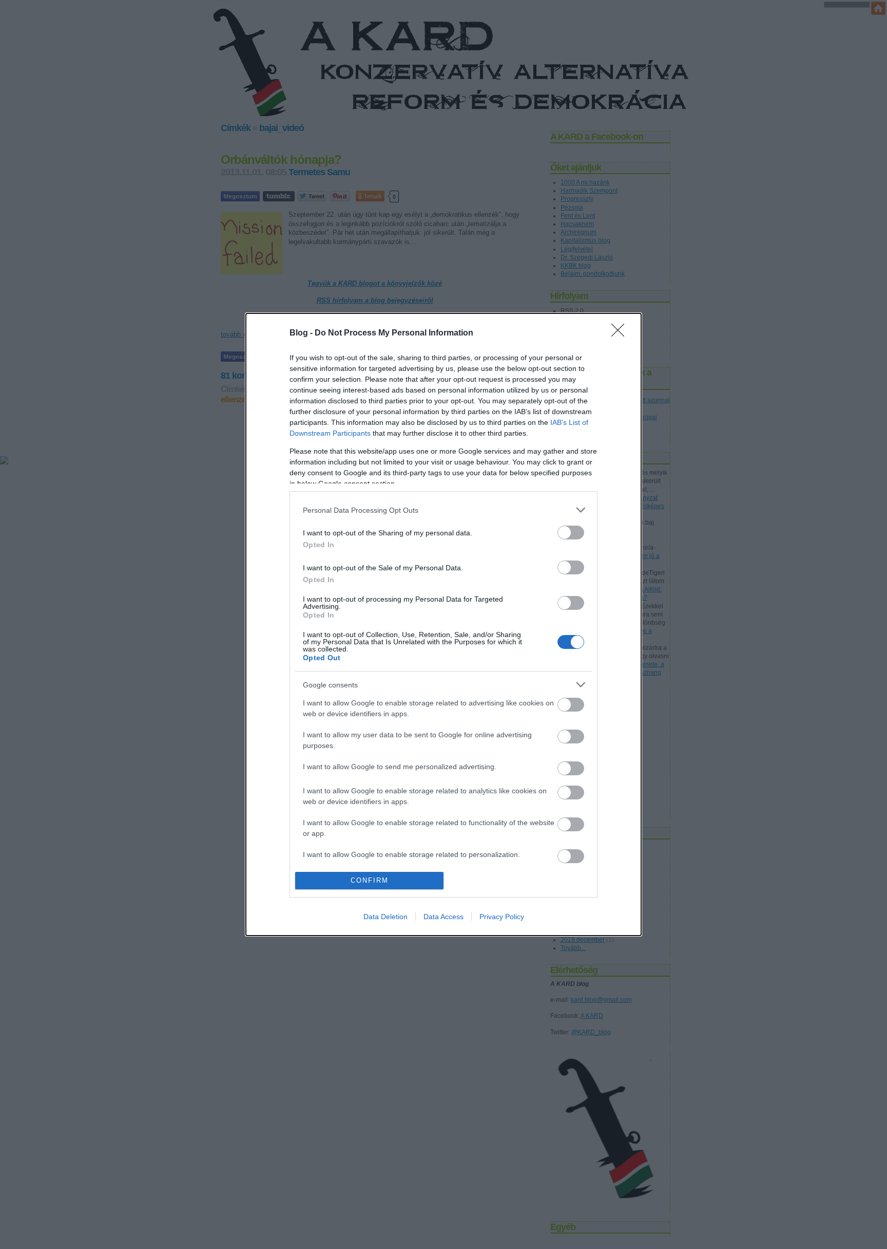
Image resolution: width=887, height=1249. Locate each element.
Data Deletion (385, 916)
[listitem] (443, 510)
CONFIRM (370, 880)
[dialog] (443, 624)
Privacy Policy (501, 916)
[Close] (621, 333)
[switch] (570, 532)
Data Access (443, 916)
